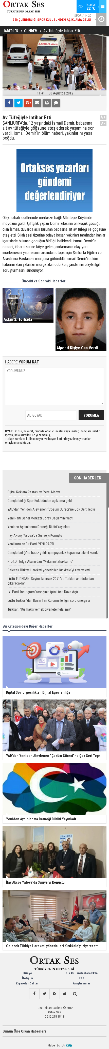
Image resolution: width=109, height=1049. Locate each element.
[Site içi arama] (75, 993)
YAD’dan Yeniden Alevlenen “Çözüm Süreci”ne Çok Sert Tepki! (52, 509)
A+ (103, 117)
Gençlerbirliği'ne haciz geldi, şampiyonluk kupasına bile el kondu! (53, 553)
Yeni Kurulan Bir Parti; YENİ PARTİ (31, 544)
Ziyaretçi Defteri (28, 983)
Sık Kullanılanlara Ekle (81, 973)
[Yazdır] (47, 103)
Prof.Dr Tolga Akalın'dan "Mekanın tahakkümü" (41, 561)
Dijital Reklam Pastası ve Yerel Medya (34, 492)
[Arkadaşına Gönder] (37, 103)
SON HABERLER (87, 477)
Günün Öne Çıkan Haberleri (24, 1031)
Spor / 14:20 (51, 18)
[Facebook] (9, 103)
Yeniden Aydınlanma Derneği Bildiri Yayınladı (39, 527)
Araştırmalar (81, 983)
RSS (81, 978)
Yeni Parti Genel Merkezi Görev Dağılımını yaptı (40, 518)
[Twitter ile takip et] (44, 993)
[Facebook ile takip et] (34, 993)
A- (103, 123)
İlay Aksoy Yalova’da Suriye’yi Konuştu (35, 535)
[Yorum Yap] (56, 103)
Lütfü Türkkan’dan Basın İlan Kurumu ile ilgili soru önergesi (49, 600)
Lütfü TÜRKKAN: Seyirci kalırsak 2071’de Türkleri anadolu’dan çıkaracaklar (51, 581)
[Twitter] (18, 103)
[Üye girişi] (65, 993)
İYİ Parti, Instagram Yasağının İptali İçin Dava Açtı (43, 592)
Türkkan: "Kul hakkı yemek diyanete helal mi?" (39, 609)
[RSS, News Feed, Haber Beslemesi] (54, 993)
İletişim (27, 978)
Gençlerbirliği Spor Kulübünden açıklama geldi (40, 501)
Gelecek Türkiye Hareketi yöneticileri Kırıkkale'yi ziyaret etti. (49, 570)
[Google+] (28, 103)
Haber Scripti (56, 1045)
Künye (27, 973)
